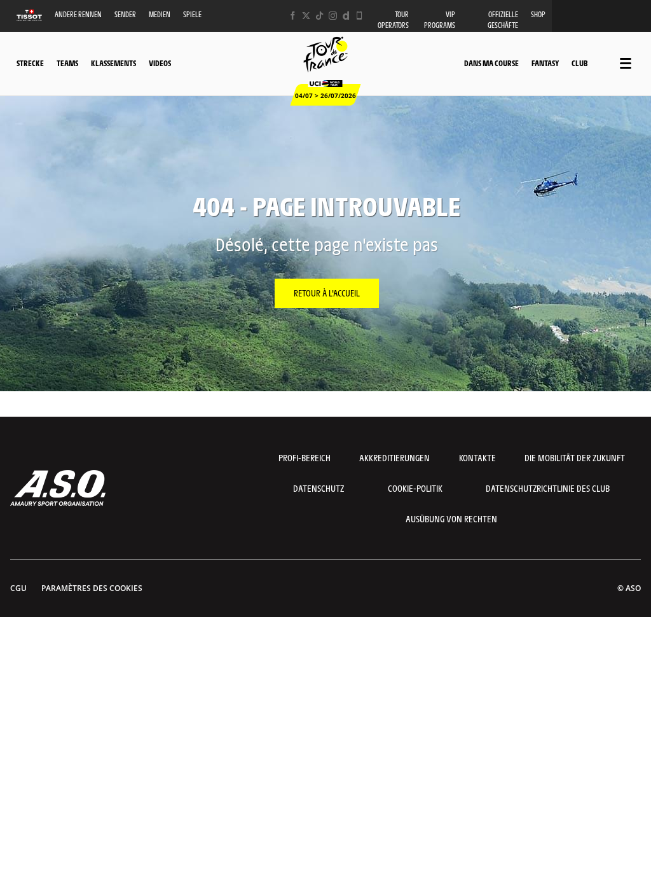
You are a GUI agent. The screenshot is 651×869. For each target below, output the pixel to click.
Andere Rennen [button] (78, 14)
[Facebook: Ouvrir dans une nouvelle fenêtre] (292, 15)
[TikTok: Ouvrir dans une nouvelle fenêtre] (319, 15)
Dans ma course (491, 63)
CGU (18, 588)
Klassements (113, 63)
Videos (160, 63)
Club (579, 63)
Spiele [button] (192, 14)
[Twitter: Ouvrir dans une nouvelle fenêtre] (306, 15)
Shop (538, 14)
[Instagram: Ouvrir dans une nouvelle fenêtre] (332, 15)
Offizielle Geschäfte (503, 20)
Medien (159, 14)
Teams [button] (67, 63)
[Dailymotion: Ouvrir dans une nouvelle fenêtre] (346, 15)
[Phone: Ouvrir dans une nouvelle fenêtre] (359, 15)
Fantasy (545, 63)
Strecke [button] (30, 63)
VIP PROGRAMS (439, 20)
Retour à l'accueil (327, 292)
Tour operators (393, 20)
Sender (125, 14)
